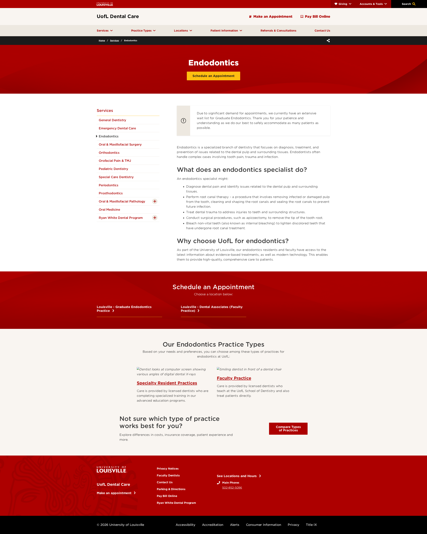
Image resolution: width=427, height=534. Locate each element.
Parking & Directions (171, 489)
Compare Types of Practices (288, 428)
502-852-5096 (232, 487)
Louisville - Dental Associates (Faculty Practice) (212, 309)
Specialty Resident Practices (167, 383)
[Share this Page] (327, 40)
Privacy (293, 524)
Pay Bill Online (167, 496)
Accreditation (212, 524)
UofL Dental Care (113, 484)
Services (114, 40)
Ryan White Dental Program (176, 502)
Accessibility (185, 524)
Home (102, 40)
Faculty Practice (234, 378)
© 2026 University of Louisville (120, 524)
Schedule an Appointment (213, 76)
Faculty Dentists (168, 475)
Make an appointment (114, 493)
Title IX (311, 524)
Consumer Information (263, 524)
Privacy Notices (168, 468)
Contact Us (164, 482)
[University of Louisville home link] (105, 4)
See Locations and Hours (237, 476)
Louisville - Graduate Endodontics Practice (124, 309)
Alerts (234, 524)
